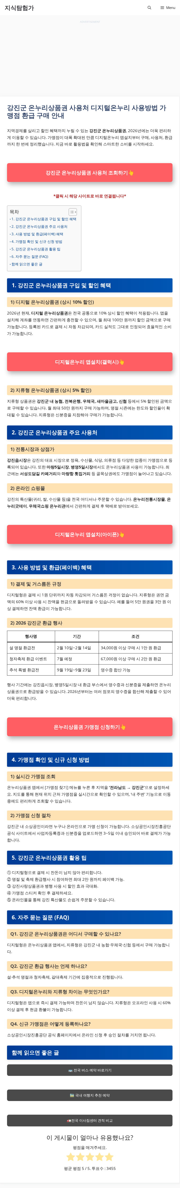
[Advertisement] (90, 58)
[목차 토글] (70, 212)
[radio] (70, 1158)
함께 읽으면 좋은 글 (26, 264)
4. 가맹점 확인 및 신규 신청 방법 (36, 241)
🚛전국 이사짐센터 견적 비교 (90, 1120)
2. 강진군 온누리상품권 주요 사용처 (39, 226)
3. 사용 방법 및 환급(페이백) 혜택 (37, 234)
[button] (149, 7)
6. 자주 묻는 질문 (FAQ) (29, 256)
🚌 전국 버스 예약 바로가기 (90, 1070)
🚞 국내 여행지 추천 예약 (90, 1095)
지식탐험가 (19, 8)
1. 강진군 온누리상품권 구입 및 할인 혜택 (43, 218)
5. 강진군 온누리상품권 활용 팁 (35, 249)
